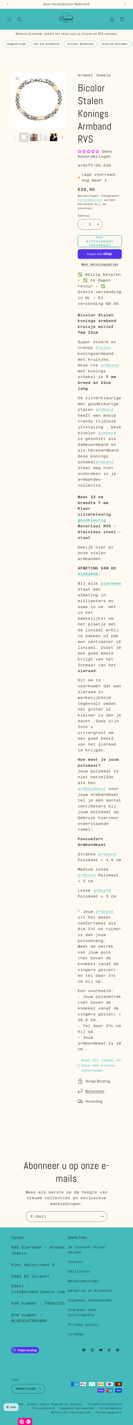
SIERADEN (88, 574)
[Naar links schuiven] (15, 137)
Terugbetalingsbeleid (104, 1404)
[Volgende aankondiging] (125, 4)
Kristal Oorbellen (80, 44)
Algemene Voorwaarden (90, 1300)
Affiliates (79, 1271)
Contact (75, 1262)
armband (110, 365)
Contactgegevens (109, 1412)
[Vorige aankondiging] (7, 4)
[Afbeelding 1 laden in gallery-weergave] (24, 137)
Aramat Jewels (39, 1404)
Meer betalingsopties (99, 264)
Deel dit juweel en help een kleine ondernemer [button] (101, 1065)
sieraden (111, 583)
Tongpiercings (16, 44)
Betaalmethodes (83, 1281)
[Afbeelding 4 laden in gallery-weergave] (53, 137)
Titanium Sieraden (114, 44)
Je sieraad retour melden (86, 1249)
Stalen (103, 348)
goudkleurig (92, 520)
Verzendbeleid (110, 1408)
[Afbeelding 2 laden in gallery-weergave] (34, 137)
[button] (9, 19)
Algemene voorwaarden (77, 1408)
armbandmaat (92, 789)
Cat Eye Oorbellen (47, 44)
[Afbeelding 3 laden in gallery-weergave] (43, 137)
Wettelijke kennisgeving (71, 1412)
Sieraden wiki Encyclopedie (82, 1312)
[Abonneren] (102, 1216)
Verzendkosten (90, 200)
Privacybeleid (43, 1408)
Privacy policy (83, 1324)
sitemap (75, 1334)
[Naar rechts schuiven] (62, 137)
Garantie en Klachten (90, 1290)
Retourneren (95, 1091)
